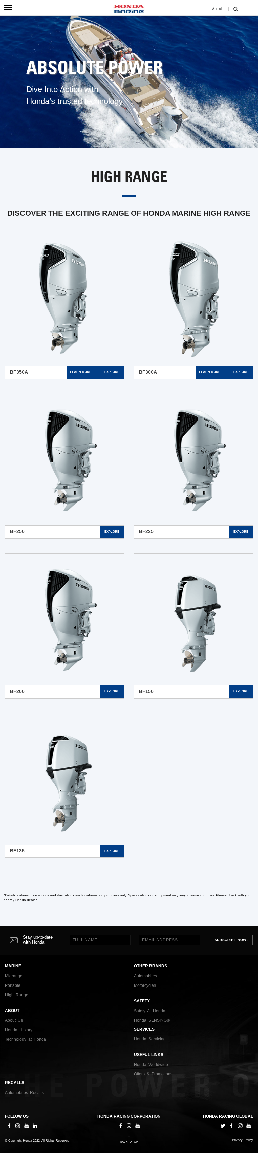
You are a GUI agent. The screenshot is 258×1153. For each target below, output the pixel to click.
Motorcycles (145, 985)
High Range (16, 995)
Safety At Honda (149, 1011)
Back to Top (129, 1141)
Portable (12, 985)
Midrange (14, 976)
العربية (217, 9)
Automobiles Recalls (24, 1093)
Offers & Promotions (153, 1074)
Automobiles (145, 976)
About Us (14, 1020)
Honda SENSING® (152, 1020)
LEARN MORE (80, 372)
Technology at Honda (25, 1039)
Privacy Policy (242, 1140)
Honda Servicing (150, 1039)
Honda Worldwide (151, 1065)
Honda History (18, 1030)
